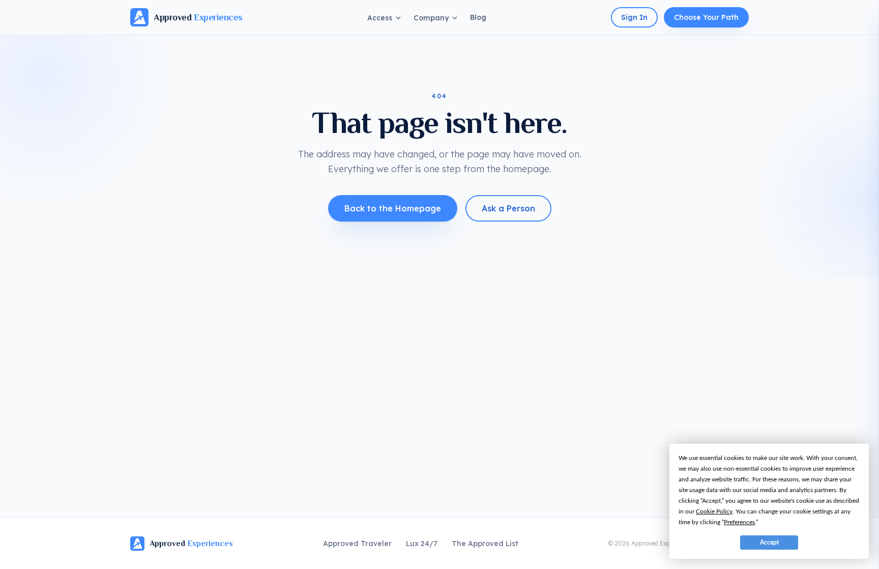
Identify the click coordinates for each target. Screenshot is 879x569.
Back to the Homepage (392, 208)
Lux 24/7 (421, 543)
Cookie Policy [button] (714, 511)
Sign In (634, 17)
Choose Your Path (706, 17)
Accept (769, 542)
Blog (478, 17)
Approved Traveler (357, 543)
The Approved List (485, 543)
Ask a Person (508, 208)
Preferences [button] (739, 522)
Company (431, 17)
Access (379, 17)
